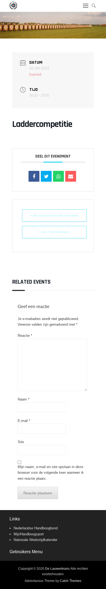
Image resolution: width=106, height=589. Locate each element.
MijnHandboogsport (29, 534)
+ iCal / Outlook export (54, 232)
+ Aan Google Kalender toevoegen (54, 215)
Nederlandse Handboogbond (36, 528)
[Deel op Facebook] (34, 176)
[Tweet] (46, 176)
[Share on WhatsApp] (58, 176)
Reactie (25, 336)
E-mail (24, 421)
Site (21, 442)
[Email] (70, 176)
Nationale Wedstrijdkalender (35, 540)
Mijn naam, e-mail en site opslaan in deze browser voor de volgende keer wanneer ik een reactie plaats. (51, 473)
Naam (23, 399)
